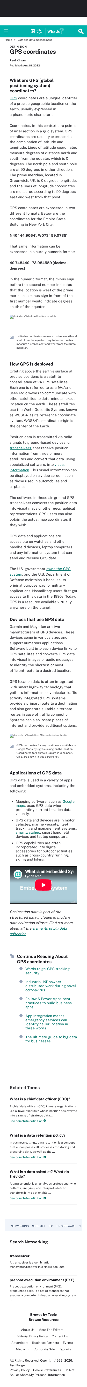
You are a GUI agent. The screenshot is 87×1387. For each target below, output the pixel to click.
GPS (13, 98)
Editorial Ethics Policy (32, 1336)
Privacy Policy (20, 1370)
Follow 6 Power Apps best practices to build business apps (48, 1003)
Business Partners (45, 1343)
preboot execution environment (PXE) (42, 1280)
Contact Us (60, 1336)
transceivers (20, 448)
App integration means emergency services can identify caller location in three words (46, 1022)
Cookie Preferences (47, 1370)
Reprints (64, 1349)
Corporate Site (44, 1349)
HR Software (66, 1226)
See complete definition (26, 1121)
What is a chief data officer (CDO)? (40, 1099)
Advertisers (19, 1343)
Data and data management (34, 39)
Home (8, 39)
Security (38, 1226)
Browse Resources (43, 1320)
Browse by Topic (43, 1314)
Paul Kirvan (18, 60)
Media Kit (23, 1349)
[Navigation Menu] (6, 31)
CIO (51, 1226)
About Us (28, 1330)
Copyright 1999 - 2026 (56, 1360)
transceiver (19, 1256)
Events (68, 1343)
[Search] (81, 31)
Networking (20, 1226)
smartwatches (28, 832)
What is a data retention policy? (37, 1135)
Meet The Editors (50, 1330)
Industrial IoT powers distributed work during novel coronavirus (50, 986)
